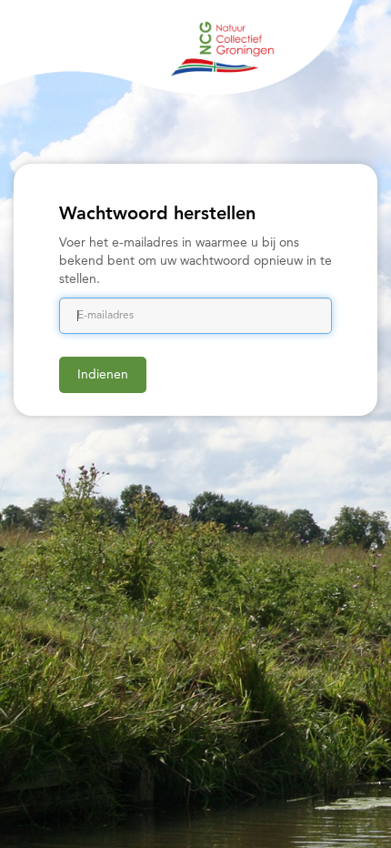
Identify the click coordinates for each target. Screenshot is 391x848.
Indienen (102, 374)
